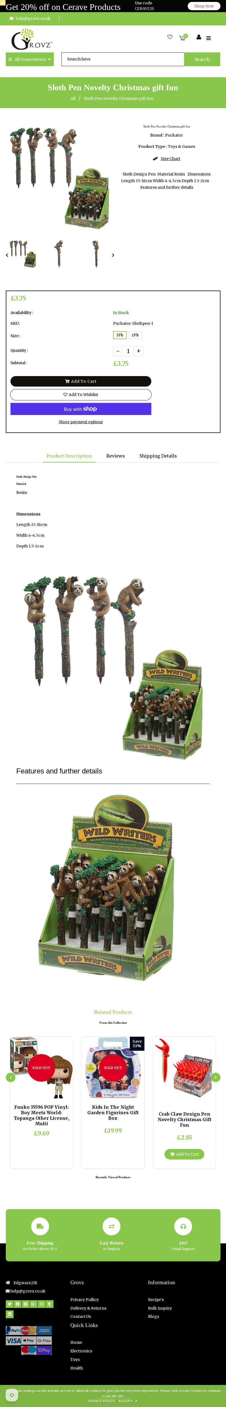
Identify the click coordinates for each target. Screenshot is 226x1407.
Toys (75, 1359)
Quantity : (19, 350)
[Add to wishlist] (55, 1093)
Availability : (21, 312)
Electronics (81, 1351)
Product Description (69, 456)
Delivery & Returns (88, 1308)
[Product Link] (46, 1093)
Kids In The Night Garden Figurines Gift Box (113, 1112)
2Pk (135, 335)
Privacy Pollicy (84, 1299)
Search (202, 59)
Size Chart (170, 158)
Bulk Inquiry (160, 1308)
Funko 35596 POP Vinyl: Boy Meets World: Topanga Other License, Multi (41, 1115)
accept (128, 1401)
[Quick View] (37, 1093)
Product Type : (152, 146)
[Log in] (198, 37)
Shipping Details (158, 456)
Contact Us (80, 1316)
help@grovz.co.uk (33, 18)
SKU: (15, 323)
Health (76, 1368)
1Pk (119, 335)
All (73, 98)
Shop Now (204, 6)
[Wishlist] (169, 37)
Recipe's (156, 1299)
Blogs (153, 1316)
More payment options (81, 421)
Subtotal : (18, 363)
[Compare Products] (28, 1093)
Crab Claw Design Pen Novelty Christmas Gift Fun (184, 1119)
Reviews (115, 456)
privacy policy (101, 1401)
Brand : (157, 135)
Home (76, 1342)
